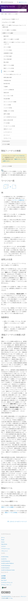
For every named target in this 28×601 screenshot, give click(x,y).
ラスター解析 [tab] (6, 144)
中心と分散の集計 (8, 59)
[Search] (18, 2)
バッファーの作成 (8, 107)
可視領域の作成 (7, 80)
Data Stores (4, 544)
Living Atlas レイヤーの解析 (8, 22)
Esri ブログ (4, 580)
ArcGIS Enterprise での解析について (10, 19)
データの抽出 (7, 123)
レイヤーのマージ (8, 132)
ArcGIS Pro (4, 559)
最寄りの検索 (7, 114)
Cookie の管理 (5, 598)
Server (2, 542)
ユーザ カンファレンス (6, 582)
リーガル (11, 598)
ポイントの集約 (7, 47)
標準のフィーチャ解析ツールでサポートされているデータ (14, 43)
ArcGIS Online (4, 556)
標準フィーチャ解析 (13, 13)
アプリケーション (5, 548)
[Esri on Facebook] (5, 592)
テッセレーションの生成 (9, 126)
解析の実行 (6, 36)
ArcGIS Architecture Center (8, 570)
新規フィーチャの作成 (9, 68)
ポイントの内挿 (7, 104)
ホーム (3, 537)
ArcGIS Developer (5, 565)
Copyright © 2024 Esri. (6, 596)
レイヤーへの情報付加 (9, 89)
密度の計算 (6, 92)
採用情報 (3, 578)
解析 (6, 13)
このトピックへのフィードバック (18, 521)
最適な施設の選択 (8, 77)
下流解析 (6, 86)
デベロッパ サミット (6, 584)
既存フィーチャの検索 (9, 65)
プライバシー (23, 596)
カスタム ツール (7, 138)
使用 (2, 13)
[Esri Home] (4, 588)
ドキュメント (4, 551)
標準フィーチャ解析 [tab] (8, 33)
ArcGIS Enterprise (5, 561)
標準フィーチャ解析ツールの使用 (11, 39)
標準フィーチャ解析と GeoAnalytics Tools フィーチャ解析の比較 (14, 26)
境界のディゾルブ (8, 129)
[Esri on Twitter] (2, 592)
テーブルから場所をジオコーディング (12, 74)
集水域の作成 (7, 83)
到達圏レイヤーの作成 (9, 110)
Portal (2, 539)
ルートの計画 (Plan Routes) (10, 117)
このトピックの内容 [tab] (7, 166)
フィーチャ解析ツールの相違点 (9, 30)
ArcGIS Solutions (5, 567)
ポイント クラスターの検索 (10, 101)
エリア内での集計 (8, 56)
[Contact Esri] (9, 592)
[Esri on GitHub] (7, 592)
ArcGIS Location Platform (7, 563)
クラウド (3, 546)
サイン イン (24, 2)
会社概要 (3, 576)
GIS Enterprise (8, 2)
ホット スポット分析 (8, 95)
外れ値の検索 (7, 98)
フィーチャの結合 (8, 50)
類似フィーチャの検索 (9, 71)
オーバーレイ (7, 135)
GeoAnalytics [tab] (6, 141)
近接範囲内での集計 (8, 53)
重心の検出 (6, 62)
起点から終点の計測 (8, 120)
